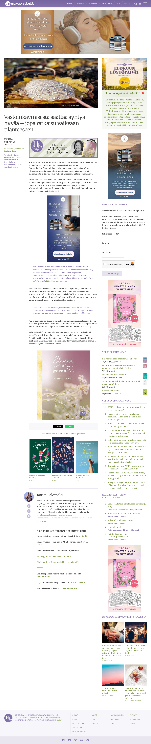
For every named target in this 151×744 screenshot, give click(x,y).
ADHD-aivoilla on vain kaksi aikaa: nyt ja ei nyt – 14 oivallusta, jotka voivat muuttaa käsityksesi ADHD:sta (127, 449)
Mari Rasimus (130, 656)
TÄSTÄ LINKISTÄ (80, 582)
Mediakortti (135, 719)
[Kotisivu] (29, 506)
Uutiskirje (115, 719)
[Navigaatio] (145, 3)
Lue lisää (41, 521)
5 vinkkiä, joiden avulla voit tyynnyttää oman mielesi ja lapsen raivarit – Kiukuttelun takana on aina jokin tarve (112, 652)
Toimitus (133, 723)
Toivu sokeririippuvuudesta (120, 520)
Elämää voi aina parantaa (56, 281)
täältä (84, 536)
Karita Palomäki (10, 160)
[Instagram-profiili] (29, 516)
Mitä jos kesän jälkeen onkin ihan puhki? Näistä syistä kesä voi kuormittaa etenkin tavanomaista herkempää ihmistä (126, 485)
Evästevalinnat (79, 731)
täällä (59, 720)
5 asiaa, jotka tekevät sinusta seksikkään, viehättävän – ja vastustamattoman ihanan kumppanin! (127, 476)
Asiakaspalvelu (117, 715)
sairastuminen (9, 165)
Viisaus (13, 151)
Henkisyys (93, 4)
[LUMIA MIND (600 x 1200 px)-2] (63, 229)
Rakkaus (80, 4)
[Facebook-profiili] (29, 511)
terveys (19, 165)
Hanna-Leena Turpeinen (133, 701)
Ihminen (69, 4)
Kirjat (75, 719)
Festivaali (134, 715)
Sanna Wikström (108, 696)
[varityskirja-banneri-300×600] (124, 313)
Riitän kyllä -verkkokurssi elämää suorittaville (58, 562)
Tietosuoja (77, 727)
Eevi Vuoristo (107, 661)
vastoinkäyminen (11, 167)
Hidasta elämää (32, 3)
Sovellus (95, 723)
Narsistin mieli (114, 527)
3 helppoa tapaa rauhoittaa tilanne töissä (110, 690)
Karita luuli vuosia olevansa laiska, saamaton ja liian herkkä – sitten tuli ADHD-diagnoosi (124, 417)
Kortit (94, 719)
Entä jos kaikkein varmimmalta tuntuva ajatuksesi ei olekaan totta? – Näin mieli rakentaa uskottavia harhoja (126, 459)
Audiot (75, 715)
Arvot (94, 715)
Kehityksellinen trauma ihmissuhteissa (125, 513)
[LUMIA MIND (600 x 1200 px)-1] (124, 166)
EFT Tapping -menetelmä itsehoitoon (54, 556)
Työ (125, 4)
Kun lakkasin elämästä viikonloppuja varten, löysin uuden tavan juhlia (135, 649)
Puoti (113, 723)
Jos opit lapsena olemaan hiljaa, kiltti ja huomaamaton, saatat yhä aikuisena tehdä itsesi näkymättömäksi (126, 433)
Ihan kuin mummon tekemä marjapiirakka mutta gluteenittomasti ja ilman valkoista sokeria (135, 693)
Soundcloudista (70, 588)
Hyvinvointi (107, 4)
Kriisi (13, 162)
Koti (118, 4)
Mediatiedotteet (79, 723)
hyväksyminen (17, 157)
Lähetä (70, 426)
